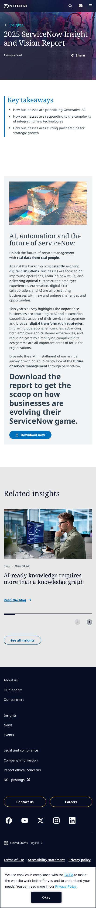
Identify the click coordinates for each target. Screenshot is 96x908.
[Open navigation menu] (90, 6)
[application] (48, 887)
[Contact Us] (80, 6)
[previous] (77, 622)
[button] (23, 843)
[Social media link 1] (9, 820)
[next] (89, 622)
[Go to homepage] (15, 6)
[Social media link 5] (72, 820)
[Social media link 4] (56, 820)
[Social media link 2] (25, 820)
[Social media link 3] (40, 820)
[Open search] (70, 6)
